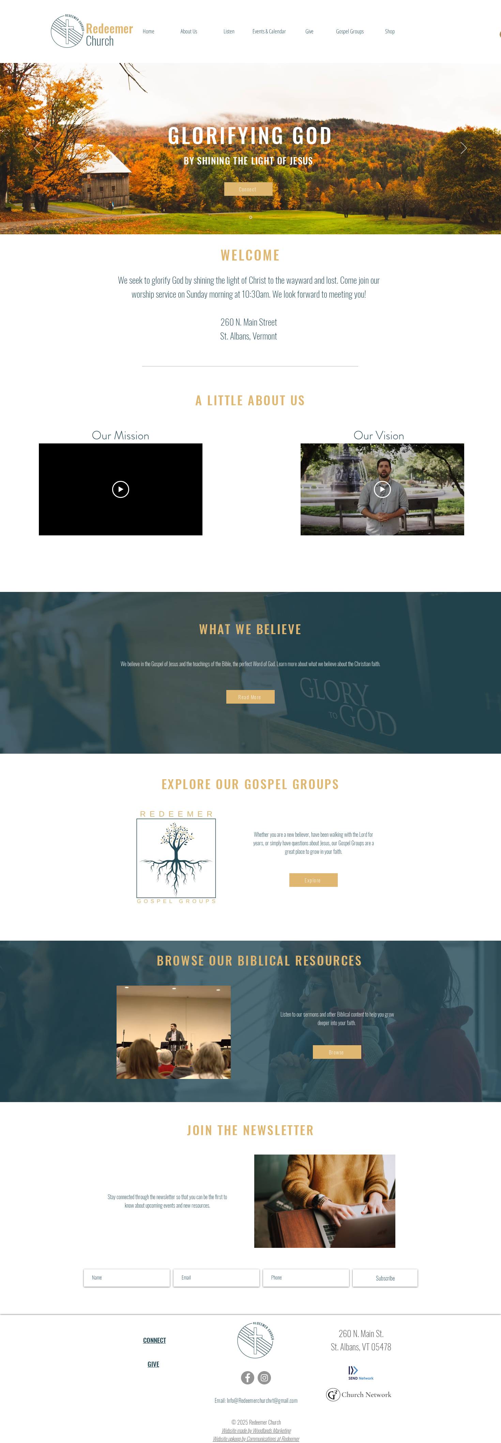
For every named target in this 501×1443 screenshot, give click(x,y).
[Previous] (37, 148)
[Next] (464, 148)
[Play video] (120, 489)
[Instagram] (264, 1377)
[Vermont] (250, 217)
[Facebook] (247, 1377)
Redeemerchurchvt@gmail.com (268, 1400)
